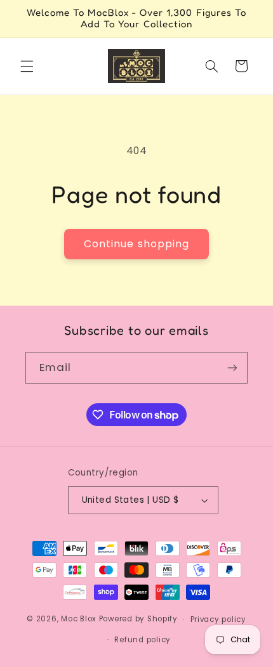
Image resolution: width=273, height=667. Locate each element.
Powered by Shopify (138, 619)
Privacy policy (218, 619)
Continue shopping (136, 243)
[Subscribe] (232, 367)
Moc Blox (79, 619)
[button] (26, 66)
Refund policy (142, 640)
